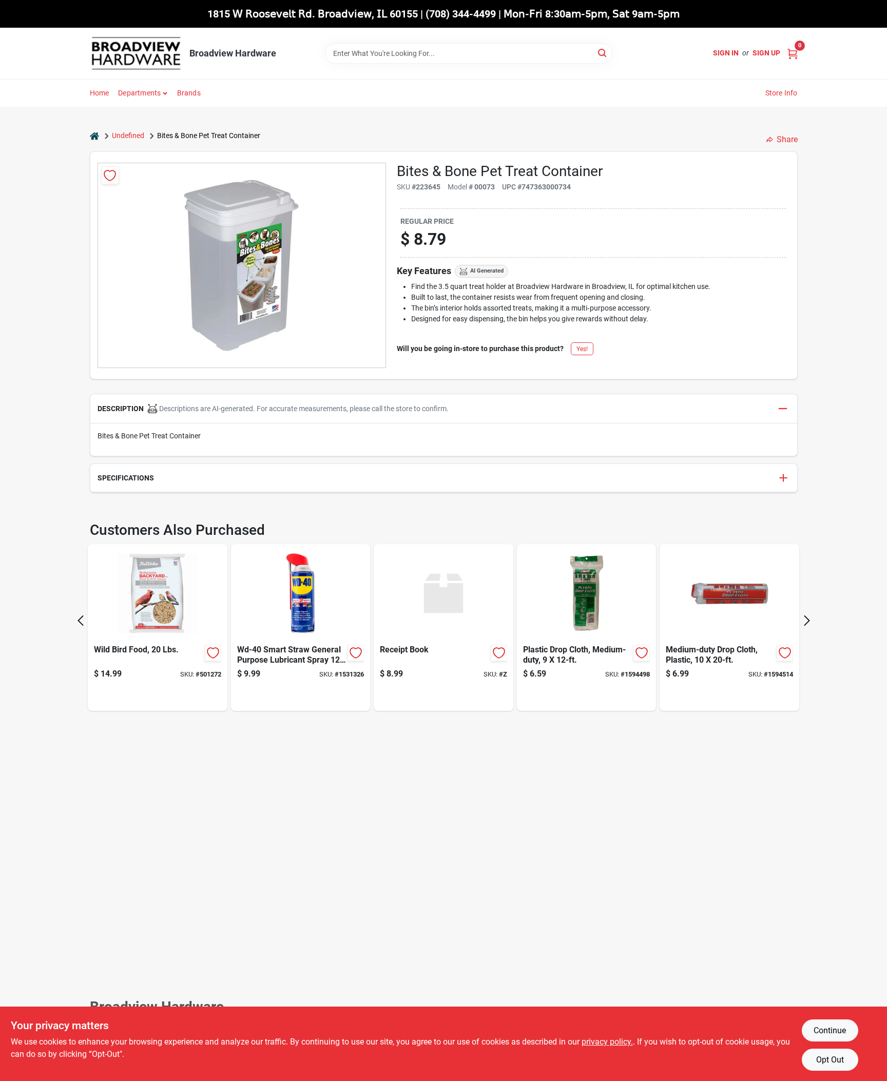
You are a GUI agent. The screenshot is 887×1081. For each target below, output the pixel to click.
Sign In (726, 53)
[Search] (602, 52)
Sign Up (766, 53)
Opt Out (830, 1060)
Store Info (781, 93)
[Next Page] (807, 620)
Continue (830, 1030)
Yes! (582, 349)
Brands (189, 93)
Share (787, 139)
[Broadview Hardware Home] (136, 53)
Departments (139, 93)
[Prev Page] (81, 620)
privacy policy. (607, 1042)
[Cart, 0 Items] (792, 53)
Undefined (128, 135)
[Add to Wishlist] (110, 175)
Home (99, 93)
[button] (443, 408)
